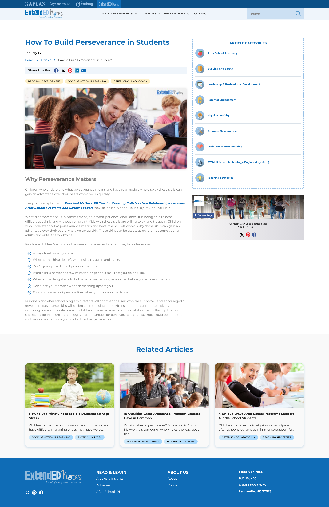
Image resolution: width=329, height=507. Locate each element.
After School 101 (177, 13)
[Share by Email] (83, 70)
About (172, 478)
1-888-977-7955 (251, 472)
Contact (201, 13)
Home (29, 60)
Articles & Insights (117, 13)
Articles (46, 60)
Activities (148, 13)
